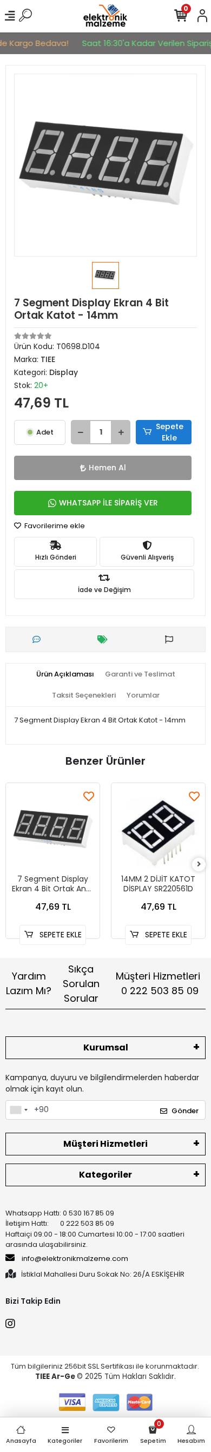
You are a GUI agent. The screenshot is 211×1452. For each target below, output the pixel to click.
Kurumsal (105, 1047)
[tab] (65, 674)
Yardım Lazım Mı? (28, 983)
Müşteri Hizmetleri (158, 983)
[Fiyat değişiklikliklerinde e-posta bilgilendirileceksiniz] (105, 639)
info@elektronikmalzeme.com (75, 1258)
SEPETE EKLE (59, 934)
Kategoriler (105, 1174)
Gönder (185, 1111)
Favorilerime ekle (54, 526)
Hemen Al (107, 467)
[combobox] (18, 1110)
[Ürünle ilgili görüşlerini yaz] (39, 639)
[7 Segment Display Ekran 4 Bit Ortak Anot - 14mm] (52, 830)
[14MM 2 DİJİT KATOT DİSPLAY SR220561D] (158, 830)
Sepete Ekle (169, 432)
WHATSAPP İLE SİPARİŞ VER (108, 502)
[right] (199, 865)
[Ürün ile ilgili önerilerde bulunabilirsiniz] (171, 639)
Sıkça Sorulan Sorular (81, 983)
